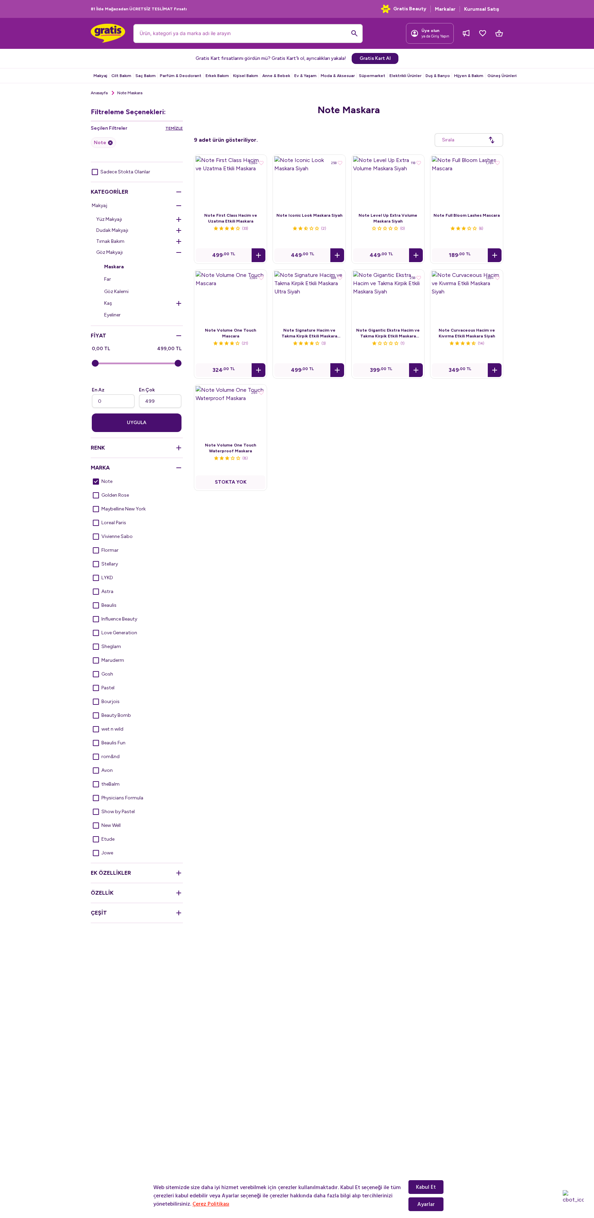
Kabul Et (426, 1187)
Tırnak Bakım (110, 241)
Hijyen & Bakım (468, 75)
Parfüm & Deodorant (180, 75)
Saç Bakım (145, 75)
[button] (258, 255)
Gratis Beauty (409, 9)
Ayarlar (426, 1204)
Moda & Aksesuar (338, 75)
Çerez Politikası (210, 1203)
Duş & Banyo (438, 75)
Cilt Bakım (121, 75)
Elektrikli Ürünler (405, 75)
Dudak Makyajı (112, 230)
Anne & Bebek (276, 75)
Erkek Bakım (217, 75)
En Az (98, 390)
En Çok (147, 390)
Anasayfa (99, 92)
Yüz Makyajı (109, 219)
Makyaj (100, 75)
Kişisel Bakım (245, 75)
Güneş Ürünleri (502, 75)
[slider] (95, 363)
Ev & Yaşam (305, 75)
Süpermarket (372, 75)
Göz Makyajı (109, 252)
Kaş (108, 303)
